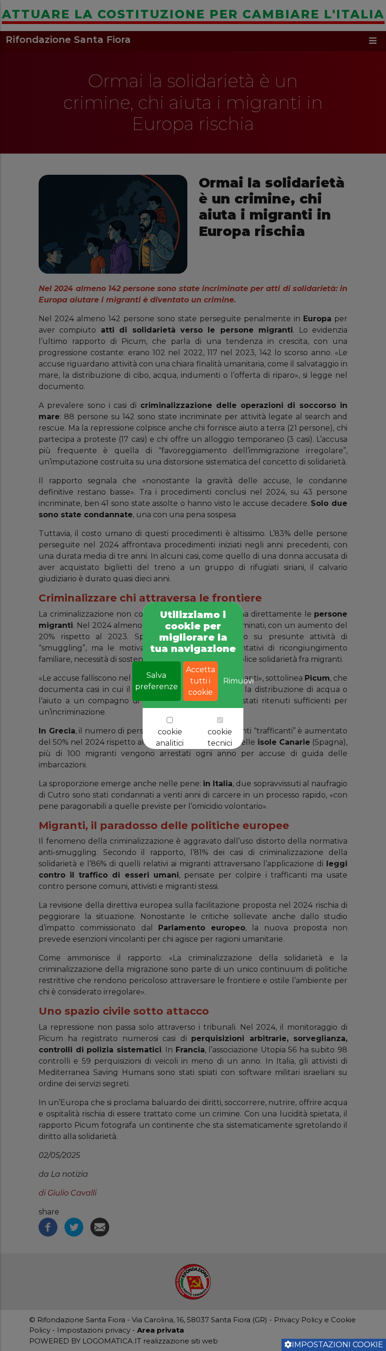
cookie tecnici (220, 737)
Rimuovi (238, 680)
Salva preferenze (156, 681)
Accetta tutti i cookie (200, 681)
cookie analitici (170, 737)
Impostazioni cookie (337, 1344)
